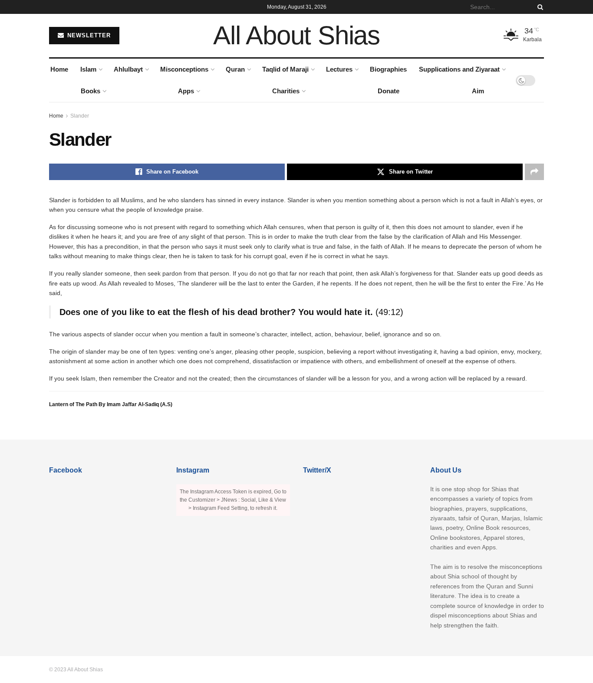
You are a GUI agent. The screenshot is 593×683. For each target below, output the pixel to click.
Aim (478, 91)
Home (59, 69)
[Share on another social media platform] (534, 172)
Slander (79, 116)
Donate (388, 91)
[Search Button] (538, 7)
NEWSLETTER (88, 35)
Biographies (388, 69)
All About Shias (296, 36)
